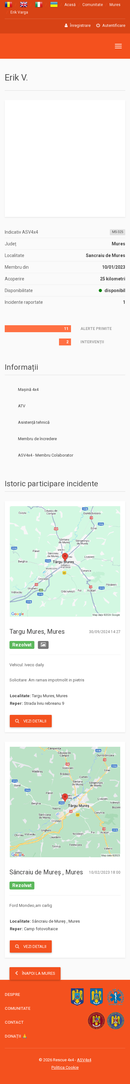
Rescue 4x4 (35, 46)
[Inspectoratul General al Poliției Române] (77, 997)
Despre (12, 994)
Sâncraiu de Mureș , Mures (46, 872)
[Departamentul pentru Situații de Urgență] (115, 1020)
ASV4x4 (10, 455)
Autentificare (113, 25)
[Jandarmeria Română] (96, 997)
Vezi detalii (34, 721)
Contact (14, 1022)
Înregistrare (80, 25)
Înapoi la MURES (38, 973)
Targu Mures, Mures (37, 631)
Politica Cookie (65, 1067)
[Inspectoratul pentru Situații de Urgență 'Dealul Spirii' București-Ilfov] (96, 1020)
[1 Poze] (43, 645)
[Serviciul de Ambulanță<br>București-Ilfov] (115, 997)
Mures (115, 5)
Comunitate (92, 5)
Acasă (70, 5)
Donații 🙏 (16, 1036)
